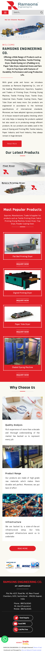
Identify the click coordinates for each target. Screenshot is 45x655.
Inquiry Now (22, 264)
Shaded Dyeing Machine (22, 367)
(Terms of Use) (37, 647)
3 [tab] (21, 37)
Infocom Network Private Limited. (31, 650)
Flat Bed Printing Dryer (23, 256)
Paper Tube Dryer (22, 324)
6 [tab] (29, 37)
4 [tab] (23, 37)
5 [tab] (26, 37)
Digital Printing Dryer (22, 293)
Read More (12, 143)
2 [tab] (18, 37)
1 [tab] (16, 37)
